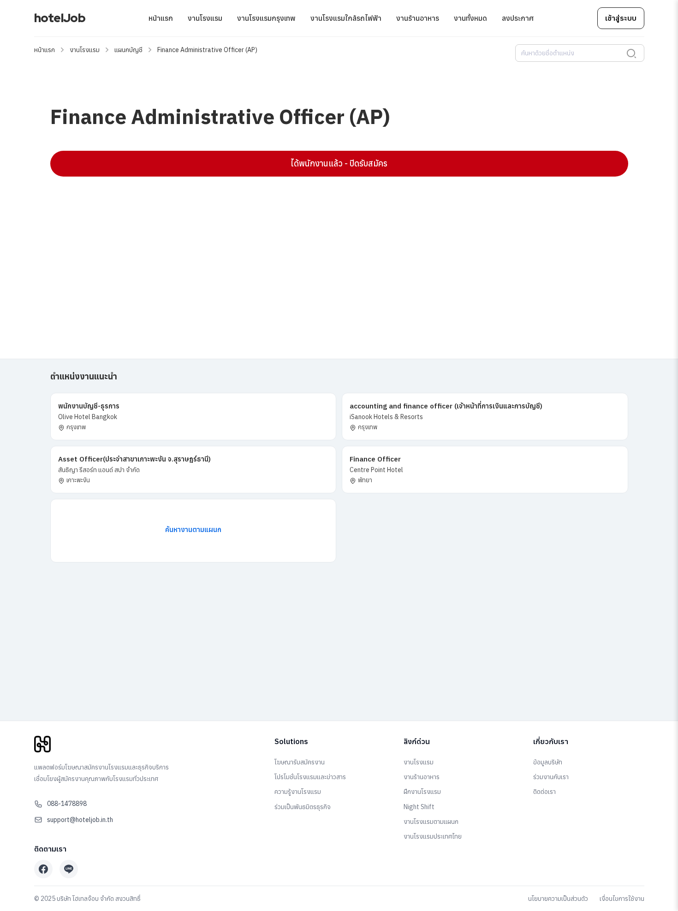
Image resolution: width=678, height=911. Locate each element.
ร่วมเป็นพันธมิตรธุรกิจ (302, 807)
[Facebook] (43, 869)
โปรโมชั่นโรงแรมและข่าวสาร (310, 777)
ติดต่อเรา (544, 791)
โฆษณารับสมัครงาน (299, 762)
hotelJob (59, 18)
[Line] (68, 869)
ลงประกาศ (518, 18)
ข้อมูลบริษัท (547, 762)
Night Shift (419, 807)
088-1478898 (67, 803)
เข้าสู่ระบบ (620, 18)
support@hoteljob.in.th (80, 820)
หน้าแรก (161, 18)
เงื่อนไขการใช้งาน (622, 898)
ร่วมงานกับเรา (551, 777)
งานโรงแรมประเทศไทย (433, 836)
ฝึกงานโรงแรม (422, 791)
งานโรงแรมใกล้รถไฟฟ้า (345, 18)
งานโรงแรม (205, 18)
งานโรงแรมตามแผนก (431, 821)
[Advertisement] (327, 250)
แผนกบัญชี (128, 50)
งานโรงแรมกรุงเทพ (266, 18)
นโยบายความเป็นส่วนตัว (558, 898)
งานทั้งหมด (470, 18)
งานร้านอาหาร (417, 18)
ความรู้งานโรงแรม (297, 791)
